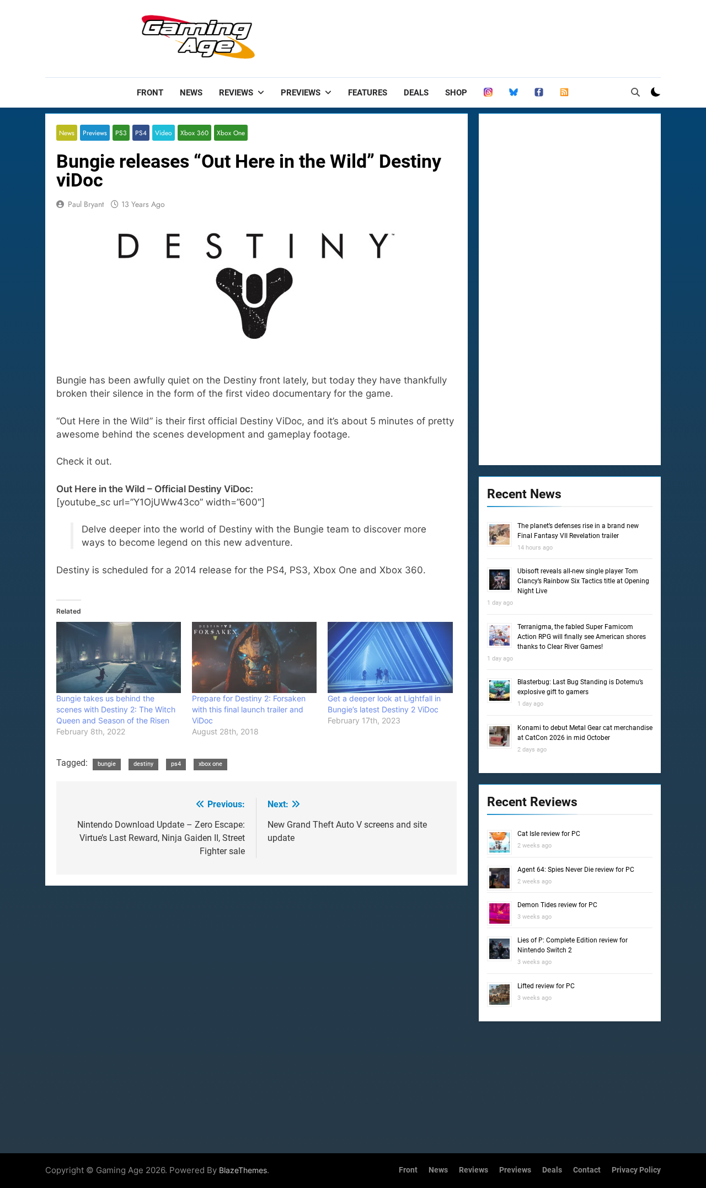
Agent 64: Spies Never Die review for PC (575, 869)
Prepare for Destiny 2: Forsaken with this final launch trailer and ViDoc (249, 709)
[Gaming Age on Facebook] (539, 93)
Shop (456, 93)
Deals (416, 93)
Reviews (236, 93)
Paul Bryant (86, 204)
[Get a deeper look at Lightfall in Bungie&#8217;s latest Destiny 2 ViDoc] (390, 657)
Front (150, 93)
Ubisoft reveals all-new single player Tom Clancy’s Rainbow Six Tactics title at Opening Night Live (583, 581)
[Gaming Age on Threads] (488, 93)
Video (163, 132)
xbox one (210, 764)
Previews (300, 93)
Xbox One (231, 132)
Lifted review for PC (546, 986)
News (191, 93)
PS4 (141, 132)
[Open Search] (635, 92)
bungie (107, 764)
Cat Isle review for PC (548, 834)
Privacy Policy (636, 1170)
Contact (587, 1170)
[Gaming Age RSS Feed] (564, 93)
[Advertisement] (460, 36)
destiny (143, 764)
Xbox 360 (194, 132)
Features (367, 93)
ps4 (176, 764)
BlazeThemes (243, 1170)
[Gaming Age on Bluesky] (513, 93)
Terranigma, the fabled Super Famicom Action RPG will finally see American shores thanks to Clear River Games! (581, 637)
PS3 (121, 132)
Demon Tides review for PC (557, 905)
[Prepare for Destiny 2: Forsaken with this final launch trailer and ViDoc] (254, 657)
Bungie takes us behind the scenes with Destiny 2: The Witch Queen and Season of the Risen (115, 709)
